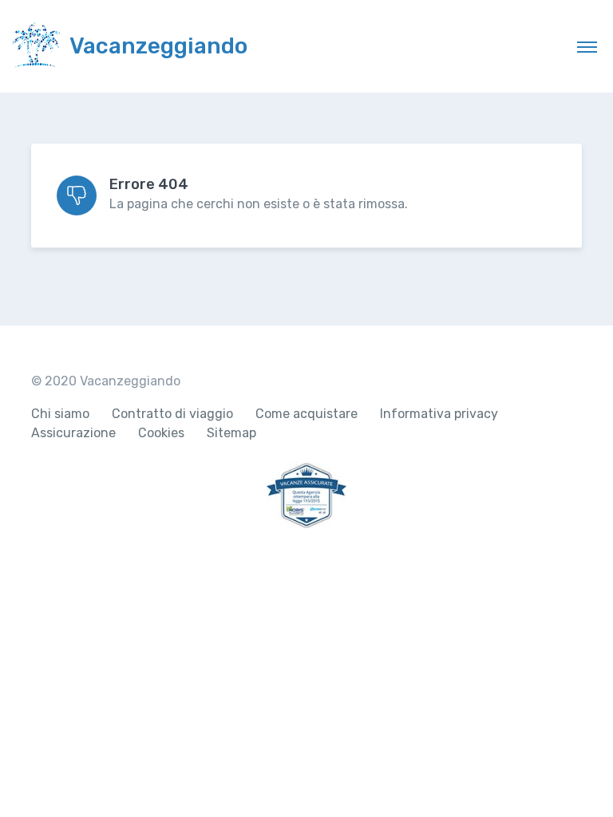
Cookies (161, 432)
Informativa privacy (439, 413)
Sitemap (231, 432)
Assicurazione (73, 432)
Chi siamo (60, 413)
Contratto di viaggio (172, 413)
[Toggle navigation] (587, 46)
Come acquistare (306, 413)
